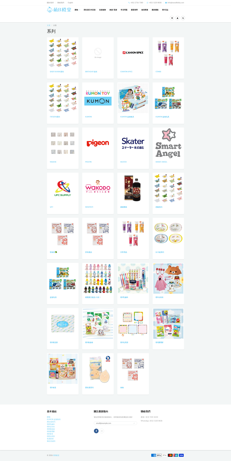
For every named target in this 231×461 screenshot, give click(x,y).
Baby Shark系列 (57, 72)
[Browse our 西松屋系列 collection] (98, 369)
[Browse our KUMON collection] (98, 98)
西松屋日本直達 (90, 10)
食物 (122, 387)
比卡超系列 (160, 252)
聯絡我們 (60, 3)
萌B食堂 (53, 387)
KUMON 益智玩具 (162, 117)
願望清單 (134, 10)
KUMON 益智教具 (127, 117)
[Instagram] (101, 431)
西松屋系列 (89, 387)
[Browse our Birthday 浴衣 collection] (98, 53)
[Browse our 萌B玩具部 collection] (133, 323)
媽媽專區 (123, 207)
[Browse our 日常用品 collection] (133, 233)
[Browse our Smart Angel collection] (168, 143)
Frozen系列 (55, 117)
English (70, 3)
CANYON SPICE (126, 72)
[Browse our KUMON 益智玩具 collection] (168, 98)
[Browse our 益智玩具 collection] (63, 278)
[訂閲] (134, 423)
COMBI (158, 72)
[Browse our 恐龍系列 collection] (168, 188)
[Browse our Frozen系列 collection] (63, 98)
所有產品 (88, 252)
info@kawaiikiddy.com (176, 3)
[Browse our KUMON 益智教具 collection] (133, 98)
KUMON (88, 117)
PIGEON (88, 162)
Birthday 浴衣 (91, 72)
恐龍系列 (159, 207)
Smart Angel (161, 162)
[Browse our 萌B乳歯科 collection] (133, 278)
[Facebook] (96, 431)
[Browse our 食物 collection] (133, 369)
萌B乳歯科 (124, 297)
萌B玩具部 (124, 342)
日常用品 (123, 252)
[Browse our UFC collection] (63, 188)
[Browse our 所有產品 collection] (98, 233)
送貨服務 (102, 10)
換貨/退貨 (113, 10)
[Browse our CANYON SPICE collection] (133, 53)
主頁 (48, 25)
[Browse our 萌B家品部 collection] (63, 323)
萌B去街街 (159, 297)
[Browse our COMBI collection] (168, 53)
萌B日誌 (165, 10)
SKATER (123, 162)
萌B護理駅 (159, 342)
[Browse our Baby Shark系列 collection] (63, 53)
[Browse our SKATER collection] (133, 143)
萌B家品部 (54, 342)
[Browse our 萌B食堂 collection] (63, 369)
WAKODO (89, 207)
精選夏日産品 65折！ (93, 297)
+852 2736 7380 (137, 3)
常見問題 (124, 10)
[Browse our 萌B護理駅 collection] (168, 323)
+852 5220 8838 (155, 3)
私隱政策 (50, 439)
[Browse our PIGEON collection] (98, 143)
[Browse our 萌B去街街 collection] (168, 278)
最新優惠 (155, 10)
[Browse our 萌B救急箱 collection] (98, 323)
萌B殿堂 (56, 455)
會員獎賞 (144, 10)
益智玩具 (53, 297)
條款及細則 (51, 441)
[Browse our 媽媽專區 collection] (133, 188)
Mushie (53, 162)
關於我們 (50, 3)
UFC (51, 207)
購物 (76, 10)
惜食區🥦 (53, 252)
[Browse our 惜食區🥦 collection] (63, 233)
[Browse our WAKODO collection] (98, 188)
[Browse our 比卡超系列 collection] (168, 233)
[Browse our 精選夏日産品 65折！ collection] (98, 278)
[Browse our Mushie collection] (63, 143)
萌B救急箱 (89, 342)
